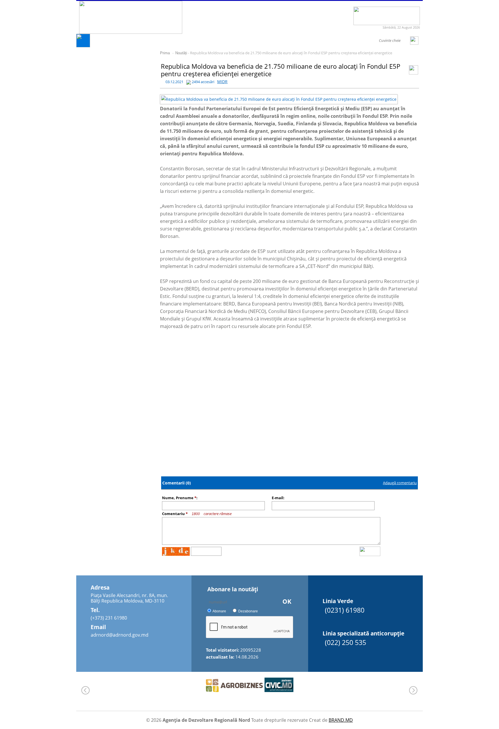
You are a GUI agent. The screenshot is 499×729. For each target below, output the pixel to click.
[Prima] (83, 46)
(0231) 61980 (344, 610)
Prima (165, 53)
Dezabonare (248, 611)
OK (286, 601)
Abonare (219, 611)
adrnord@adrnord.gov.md (119, 635)
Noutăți (181, 53)
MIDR (222, 81)
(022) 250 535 (345, 642)
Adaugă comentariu (400, 482)
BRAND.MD (341, 720)
